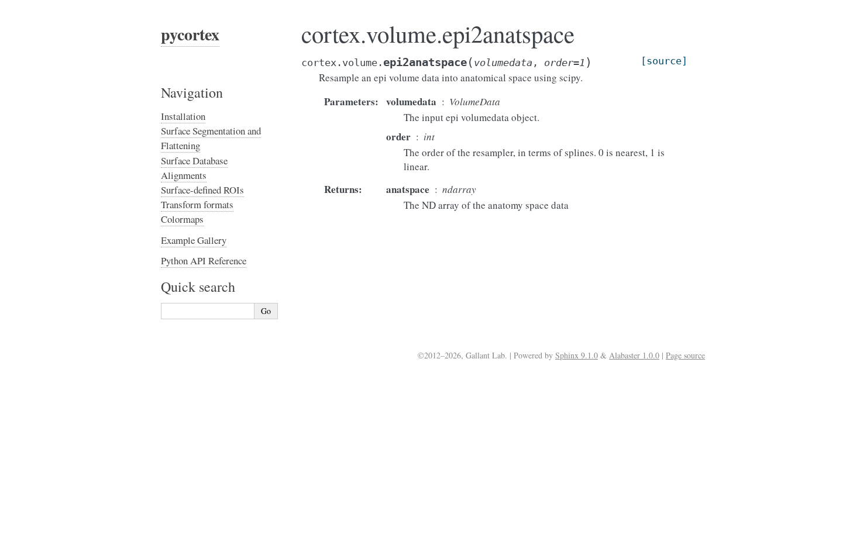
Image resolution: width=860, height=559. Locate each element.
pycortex (190, 34)
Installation (183, 116)
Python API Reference (203, 260)
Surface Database (194, 160)
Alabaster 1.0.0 (634, 355)
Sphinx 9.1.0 (576, 355)
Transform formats (197, 204)
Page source (685, 355)
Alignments (184, 175)
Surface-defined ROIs (202, 189)
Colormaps (182, 219)
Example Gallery (193, 240)
